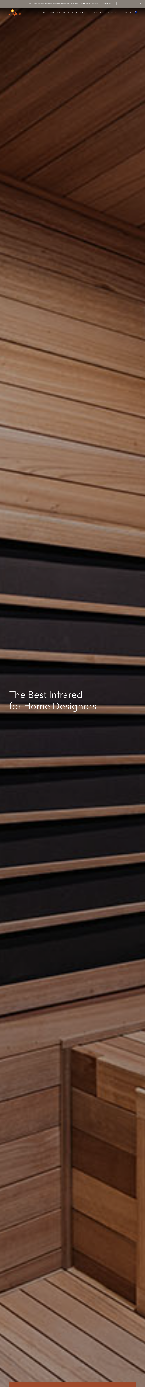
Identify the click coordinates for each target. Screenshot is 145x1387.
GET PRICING (112, 12)
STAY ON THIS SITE (109, 3)
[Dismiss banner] (140, 3)
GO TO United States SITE (89, 3)
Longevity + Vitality (56, 12)
